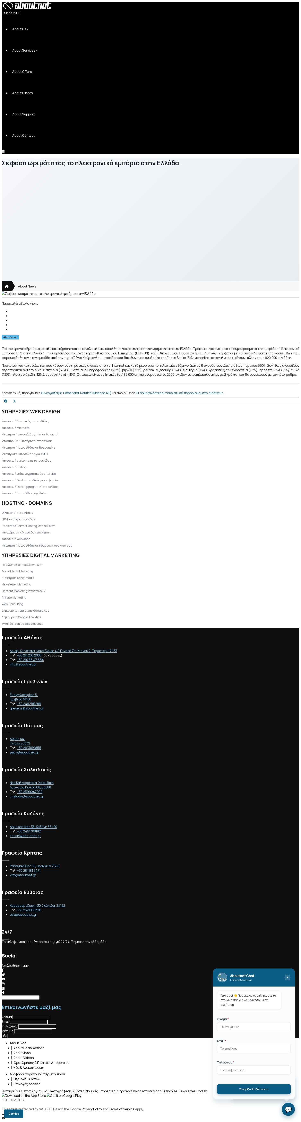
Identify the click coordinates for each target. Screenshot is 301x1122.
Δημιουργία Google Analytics (21, 617)
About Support (23, 114)
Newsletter (187, 1091)
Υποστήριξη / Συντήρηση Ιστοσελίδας (27, 441)
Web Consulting (12, 604)
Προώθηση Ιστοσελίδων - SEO (22, 565)
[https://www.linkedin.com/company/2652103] (3, 988)
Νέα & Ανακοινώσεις (29, 1067)
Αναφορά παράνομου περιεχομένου (37, 1074)
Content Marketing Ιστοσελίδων (23, 591)
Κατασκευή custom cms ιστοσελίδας (26, 460)
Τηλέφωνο (10, 1026)
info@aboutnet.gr (23, 664)
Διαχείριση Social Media (18, 578)
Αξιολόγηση (10, 337)
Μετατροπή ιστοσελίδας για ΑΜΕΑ (25, 454)
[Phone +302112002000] (150, 1113)
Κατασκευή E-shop (14, 467)
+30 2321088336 (29, 910)
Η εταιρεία (10, 1091)
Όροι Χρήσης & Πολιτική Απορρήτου (41, 1062)
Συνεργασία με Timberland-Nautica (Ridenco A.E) (76, 393)
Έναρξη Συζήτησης (253, 1089)
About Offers (22, 71)
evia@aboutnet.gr (23, 914)
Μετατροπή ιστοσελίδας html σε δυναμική (30, 434)
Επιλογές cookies (27, 1084)
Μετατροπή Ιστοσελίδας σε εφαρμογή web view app (37, 545)
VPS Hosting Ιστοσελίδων (19, 519)
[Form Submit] (5, 1036)
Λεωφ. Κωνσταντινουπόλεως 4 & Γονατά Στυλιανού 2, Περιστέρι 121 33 (63, 650)
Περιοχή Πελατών (27, 1079)
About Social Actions (29, 1048)
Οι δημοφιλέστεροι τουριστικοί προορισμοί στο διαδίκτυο (180, 393)
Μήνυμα (8, 1031)
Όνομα (7, 1017)
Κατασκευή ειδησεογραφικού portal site (29, 474)
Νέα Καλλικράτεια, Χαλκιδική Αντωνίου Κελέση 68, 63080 (32, 784)
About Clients (22, 93)
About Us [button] (19, 29)
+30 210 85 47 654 (30, 659)
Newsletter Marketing (16, 584)
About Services (23, 50)
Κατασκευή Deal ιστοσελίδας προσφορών (30, 480)
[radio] (154, 311)
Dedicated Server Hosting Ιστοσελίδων (28, 526)
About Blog (18, 1043)
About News (27, 286)
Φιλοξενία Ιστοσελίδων (17, 513)
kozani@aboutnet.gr (25, 835)
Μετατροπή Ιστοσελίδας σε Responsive (28, 447)
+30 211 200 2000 (29, 655)
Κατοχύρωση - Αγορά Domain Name (26, 532)
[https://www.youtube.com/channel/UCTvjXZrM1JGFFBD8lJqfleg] (3, 979)
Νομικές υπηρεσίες (100, 1091)
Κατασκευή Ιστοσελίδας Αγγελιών (24, 493)
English (202, 1091)
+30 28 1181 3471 (29, 870)
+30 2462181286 (29, 703)
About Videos (24, 1057)
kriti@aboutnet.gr (23, 875)
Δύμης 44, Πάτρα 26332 (20, 740)
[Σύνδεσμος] (7, 286)
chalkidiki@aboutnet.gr (27, 796)
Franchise (170, 1091)
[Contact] (150, 1118)
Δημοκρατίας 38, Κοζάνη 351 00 (33, 826)
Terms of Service (122, 1109)
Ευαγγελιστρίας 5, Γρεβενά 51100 (24, 696)
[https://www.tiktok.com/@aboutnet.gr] (3, 992)
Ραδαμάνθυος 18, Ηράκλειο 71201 (35, 866)
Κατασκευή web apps (16, 539)
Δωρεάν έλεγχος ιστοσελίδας (139, 1091)
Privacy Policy (92, 1109)
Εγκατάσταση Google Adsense (22, 624)
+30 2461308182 (29, 831)
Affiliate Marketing (14, 597)
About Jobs (22, 1053)
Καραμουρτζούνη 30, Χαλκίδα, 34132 (37, 905)
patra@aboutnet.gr (24, 752)
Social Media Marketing (17, 571)
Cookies (14, 1113)
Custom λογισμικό (33, 1091)
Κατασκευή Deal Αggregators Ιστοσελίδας (30, 487)
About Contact (23, 135)
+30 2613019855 (29, 747)
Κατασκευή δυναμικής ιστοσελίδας (25, 421)
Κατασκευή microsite (16, 428)
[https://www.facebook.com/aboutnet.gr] (3, 970)
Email (5, 1021)
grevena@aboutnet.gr (27, 708)
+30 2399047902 (29, 791)
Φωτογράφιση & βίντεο (67, 1091)
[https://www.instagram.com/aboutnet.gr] (3, 983)
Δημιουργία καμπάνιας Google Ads (25, 610)
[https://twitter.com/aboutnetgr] (3, 974)
